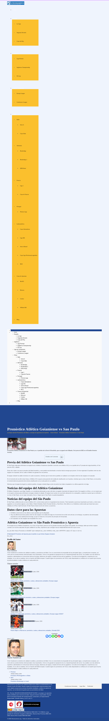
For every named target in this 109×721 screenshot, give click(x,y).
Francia (19, 180)
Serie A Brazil (23, 246)
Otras (14, 114)
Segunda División (21, 32)
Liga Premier (20, 58)
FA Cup (19, 76)
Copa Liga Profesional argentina (28, 255)
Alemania (19, 145)
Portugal (19, 206)
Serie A (22, 124)
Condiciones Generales (71, 686)
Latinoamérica (20, 224)
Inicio (14, 10)
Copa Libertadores (25, 229)
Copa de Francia (24, 194)
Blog (18, 319)
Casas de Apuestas (21, 276)
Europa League (21, 93)
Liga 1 (22, 185)
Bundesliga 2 (23, 159)
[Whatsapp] (53, 636)
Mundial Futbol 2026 (29, 621)
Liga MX (22, 238)
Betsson (22, 290)
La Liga (19, 24)
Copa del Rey (20, 41)
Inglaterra (15, 53)
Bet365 (22, 281)
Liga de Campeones (18, 88)
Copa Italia (23, 133)
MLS (21, 264)
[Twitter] (50, 636)
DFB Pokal (23, 168)
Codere (22, 298)
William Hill (23, 307)
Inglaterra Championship (23, 67)
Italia (18, 119)
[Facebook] (47, 636)
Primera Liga (23, 211)
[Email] (55, 636)
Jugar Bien (82, 686)
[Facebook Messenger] (61, 636)
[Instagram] (58, 636)
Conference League (22, 102)
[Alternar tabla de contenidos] (61, 457)
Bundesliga (23, 151)
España (15, 18)
